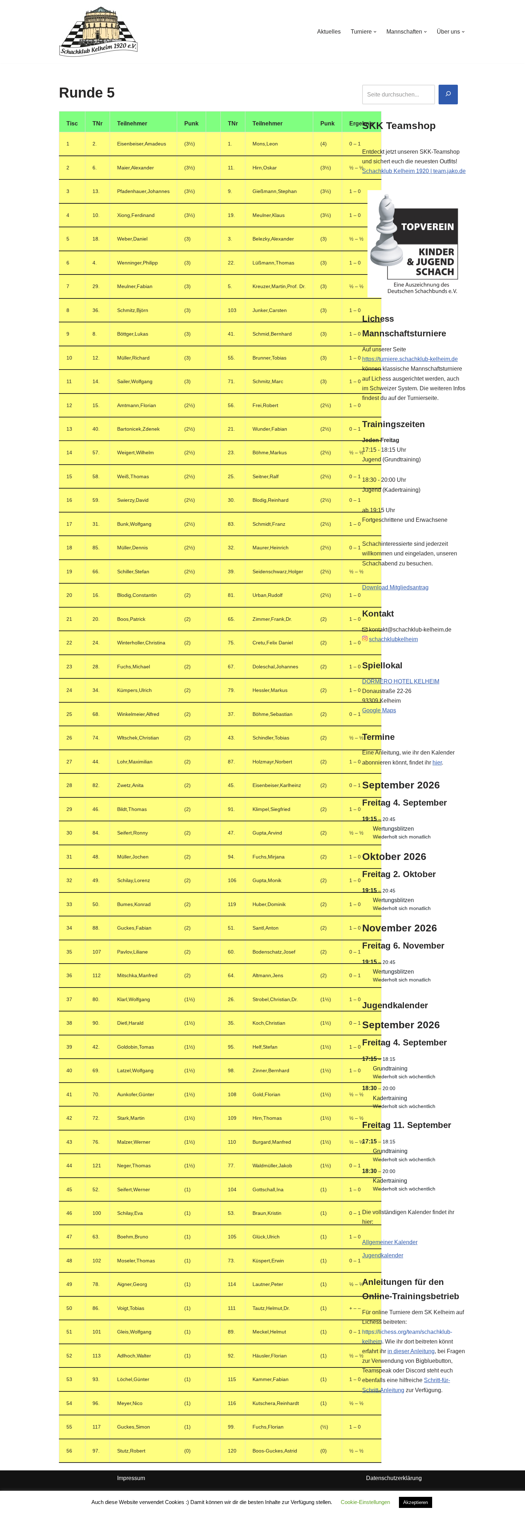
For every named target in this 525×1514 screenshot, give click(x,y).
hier (437, 763)
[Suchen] (448, 94)
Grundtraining (390, 1068)
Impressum (131, 1478)
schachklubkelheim (393, 639)
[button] (375, 31)
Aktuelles (329, 32)
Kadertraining (390, 1098)
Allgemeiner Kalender (390, 1242)
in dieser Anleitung (411, 1351)
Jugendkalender (382, 1255)
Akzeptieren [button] (415, 1502)
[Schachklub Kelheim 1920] (98, 31)
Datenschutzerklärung (394, 1478)
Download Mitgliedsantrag (395, 587)
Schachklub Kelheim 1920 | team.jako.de (414, 171)
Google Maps (379, 710)
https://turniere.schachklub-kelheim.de (410, 359)
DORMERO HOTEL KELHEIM (400, 681)
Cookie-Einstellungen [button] (365, 1502)
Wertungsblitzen (393, 829)
